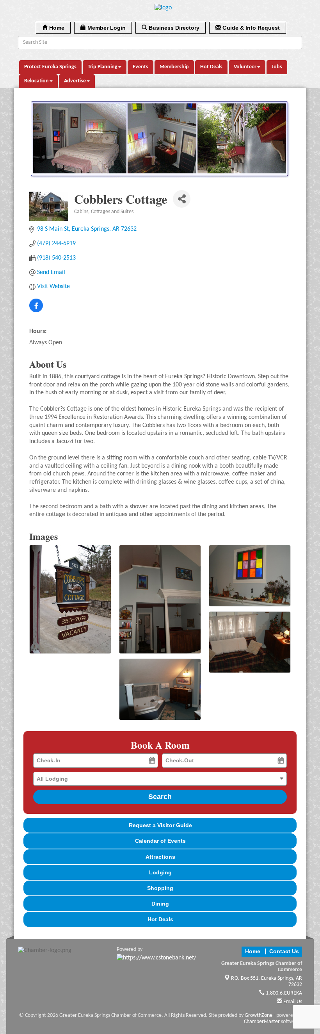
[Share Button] (181, 199)
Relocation (36, 81)
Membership (174, 67)
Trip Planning (102, 67)
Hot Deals (211, 67)
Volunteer (245, 67)
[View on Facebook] (36, 311)
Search (160, 797)
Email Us (292, 1002)
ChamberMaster (262, 1022)
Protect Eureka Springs (50, 67)
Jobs (277, 67)
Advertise (75, 81)
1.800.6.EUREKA (283, 993)
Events (140, 67)
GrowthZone (258, 1015)
